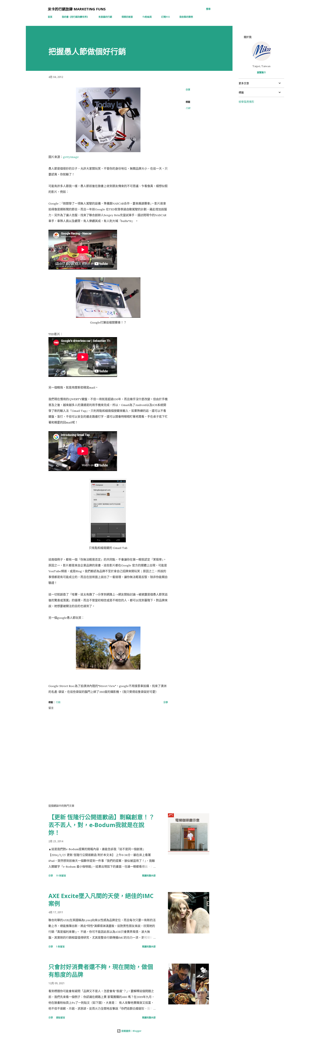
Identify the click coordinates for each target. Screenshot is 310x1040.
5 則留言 (60, 946)
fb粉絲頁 (147, 16)
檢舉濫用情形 (246, 101)
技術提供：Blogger (131, 1030)
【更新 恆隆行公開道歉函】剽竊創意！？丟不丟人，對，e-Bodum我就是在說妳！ (101, 825)
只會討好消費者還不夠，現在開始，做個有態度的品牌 (100, 971)
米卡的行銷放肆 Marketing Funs (77, 8)
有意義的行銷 (105, 16)
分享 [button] (188, 89)
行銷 (188, 108)
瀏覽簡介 (261, 72)
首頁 (50, 16)
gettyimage (71, 157)
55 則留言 (61, 875)
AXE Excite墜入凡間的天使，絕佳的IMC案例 (101, 900)
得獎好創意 (127, 16)
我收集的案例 (186, 16)
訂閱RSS (165, 16)
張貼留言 (60, 1017)
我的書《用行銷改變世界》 (75, 16)
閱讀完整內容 (149, 875)
